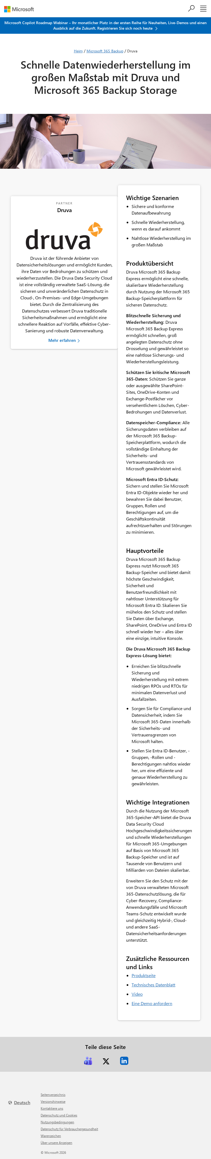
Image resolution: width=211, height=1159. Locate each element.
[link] (88, 1060)
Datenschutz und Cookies (59, 1115)
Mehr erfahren (62, 340)
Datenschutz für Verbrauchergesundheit (69, 1129)
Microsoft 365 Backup (105, 51)
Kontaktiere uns (52, 1108)
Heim (78, 51)
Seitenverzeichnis (53, 1094)
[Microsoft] (21, 9)
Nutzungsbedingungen (57, 1122)
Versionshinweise (53, 1101)
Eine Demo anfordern (152, 1003)
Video (137, 994)
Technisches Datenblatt (153, 985)
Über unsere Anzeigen (56, 1142)
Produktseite (144, 975)
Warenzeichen (51, 1135)
